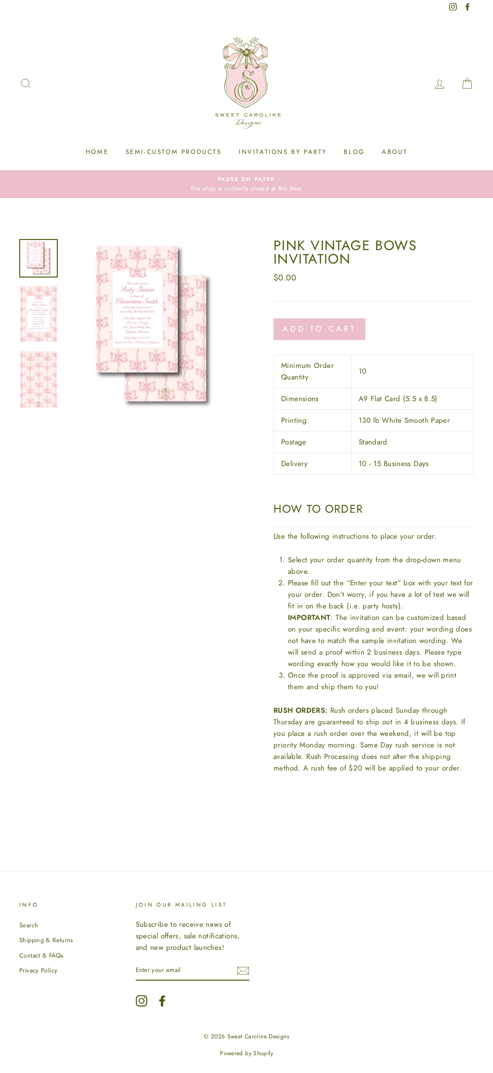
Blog (354, 151)
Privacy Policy (38, 970)
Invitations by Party (283, 151)
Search (28, 925)
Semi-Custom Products (174, 151)
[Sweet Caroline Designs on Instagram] (141, 1001)
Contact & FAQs (41, 955)
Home (97, 151)
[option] (246, 184)
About (394, 151)
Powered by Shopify (246, 1053)
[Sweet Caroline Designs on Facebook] (162, 1001)
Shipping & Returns (46, 940)
